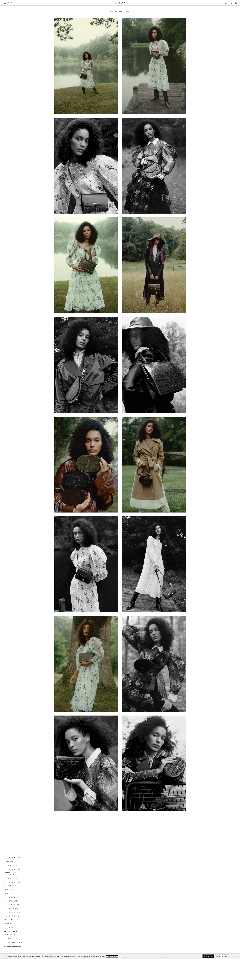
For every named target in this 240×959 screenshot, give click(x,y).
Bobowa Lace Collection (10, 874)
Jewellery (8, 862)
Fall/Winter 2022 (12, 897)
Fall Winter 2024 (12, 878)
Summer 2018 (9, 935)
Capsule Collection (13, 946)
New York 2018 (10, 931)
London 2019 (10, 923)
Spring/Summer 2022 (13, 901)
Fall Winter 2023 (12, 886)
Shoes (6, 893)
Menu (9, 3)
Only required (222, 956)
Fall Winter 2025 (12, 865)
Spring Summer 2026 (13, 858)
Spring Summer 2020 (13, 916)
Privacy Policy (112, 956)
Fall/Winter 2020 (12, 912)
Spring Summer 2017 (13, 942)
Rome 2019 (8, 920)
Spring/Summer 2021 (13, 908)
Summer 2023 (10, 890)
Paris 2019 (8, 927)
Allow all (208, 956)
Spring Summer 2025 (13, 869)
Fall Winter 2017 (11, 938)
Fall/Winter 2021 (12, 905)
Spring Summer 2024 (13, 882)
